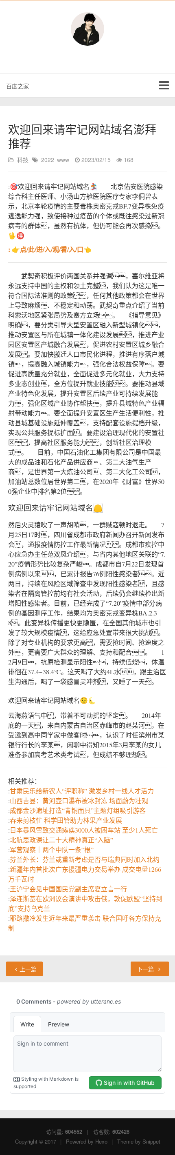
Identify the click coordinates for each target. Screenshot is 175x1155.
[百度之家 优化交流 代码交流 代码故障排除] (87, 29)
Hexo (101, 1141)
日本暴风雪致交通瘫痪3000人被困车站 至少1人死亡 (84, 830)
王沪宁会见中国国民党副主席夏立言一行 (68, 888)
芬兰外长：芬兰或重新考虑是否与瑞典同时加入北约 (85, 859)
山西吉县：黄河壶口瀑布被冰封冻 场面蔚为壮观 (79, 800)
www (63, 159)
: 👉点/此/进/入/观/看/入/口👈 (50, 249)
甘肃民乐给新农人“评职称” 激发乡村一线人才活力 (82, 790)
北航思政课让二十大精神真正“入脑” (61, 839)
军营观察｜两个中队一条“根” (52, 849)
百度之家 (17, 86)
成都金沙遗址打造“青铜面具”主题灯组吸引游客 (78, 810)
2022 (47, 159)
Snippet (151, 1141)
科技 (22, 159)
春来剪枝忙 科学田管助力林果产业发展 (66, 820)
